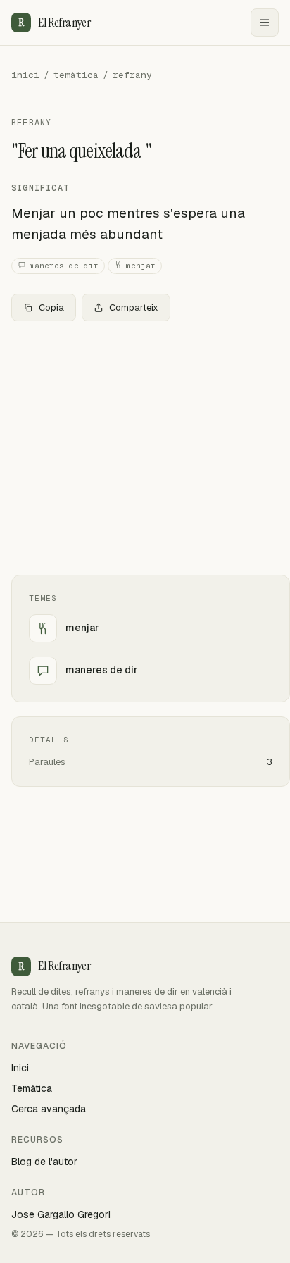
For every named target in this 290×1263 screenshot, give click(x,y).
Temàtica (31, 1088)
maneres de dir (64, 265)
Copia (51, 307)
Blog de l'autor (44, 1161)
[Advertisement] (145, 448)
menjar (141, 265)
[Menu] (265, 22)
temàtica (76, 75)
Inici (20, 1068)
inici (25, 75)
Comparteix (133, 307)
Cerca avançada (48, 1108)
